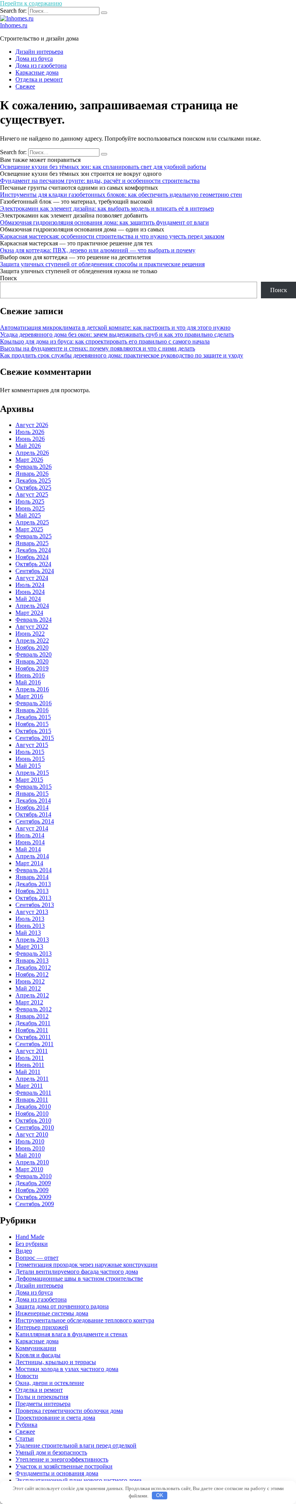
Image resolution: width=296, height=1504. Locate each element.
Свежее (25, 86)
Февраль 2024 (33, 619)
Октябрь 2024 (33, 564)
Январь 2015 (32, 793)
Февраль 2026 (33, 466)
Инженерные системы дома (51, 1313)
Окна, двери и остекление (49, 1383)
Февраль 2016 (33, 703)
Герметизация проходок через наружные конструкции (86, 1264)
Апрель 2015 (32, 772)
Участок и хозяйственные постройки (64, 1466)
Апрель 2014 (32, 856)
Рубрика (26, 1424)
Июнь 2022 (30, 633)
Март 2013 (29, 946)
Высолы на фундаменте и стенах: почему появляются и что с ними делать (97, 348)
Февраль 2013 (33, 953)
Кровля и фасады (38, 1355)
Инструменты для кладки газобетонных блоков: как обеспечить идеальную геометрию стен (121, 194)
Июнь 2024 (30, 592)
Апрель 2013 (32, 939)
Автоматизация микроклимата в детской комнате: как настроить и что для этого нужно (115, 327)
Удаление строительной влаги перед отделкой (75, 1445)
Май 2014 (28, 849)
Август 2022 (31, 626)
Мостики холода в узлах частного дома (66, 1369)
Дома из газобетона (41, 65)
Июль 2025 (29, 501)
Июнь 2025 (30, 508)
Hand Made (29, 1236)
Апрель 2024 (32, 605)
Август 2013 (31, 912)
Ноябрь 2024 (32, 557)
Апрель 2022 (32, 640)
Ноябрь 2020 (32, 647)
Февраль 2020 (33, 654)
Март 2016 (29, 696)
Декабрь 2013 (33, 884)
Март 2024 (29, 612)
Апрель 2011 (32, 1078)
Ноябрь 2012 (32, 974)
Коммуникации (35, 1348)
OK (159, 1495)
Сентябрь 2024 (34, 571)
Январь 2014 (32, 877)
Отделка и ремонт (39, 79)
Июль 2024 (29, 585)
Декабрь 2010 (33, 1106)
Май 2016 (28, 682)
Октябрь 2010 (33, 1120)
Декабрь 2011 (32, 1023)
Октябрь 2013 (33, 898)
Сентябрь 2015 (34, 738)
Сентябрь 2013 (34, 905)
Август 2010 (31, 1134)
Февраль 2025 (33, 536)
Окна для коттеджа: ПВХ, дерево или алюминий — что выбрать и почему (97, 250)
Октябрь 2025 (33, 487)
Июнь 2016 (30, 675)
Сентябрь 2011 (34, 1044)
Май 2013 (28, 932)
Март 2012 (29, 1002)
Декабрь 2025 (33, 480)
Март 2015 (29, 779)
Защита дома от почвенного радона (62, 1306)
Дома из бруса (34, 58)
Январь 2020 (32, 661)
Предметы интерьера (43, 1403)
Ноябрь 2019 (32, 668)
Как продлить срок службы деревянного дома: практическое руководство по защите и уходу (121, 355)
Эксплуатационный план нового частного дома (78, 1480)
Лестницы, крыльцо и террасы (55, 1362)
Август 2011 (31, 1051)
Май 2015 (28, 765)
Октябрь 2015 (33, 731)
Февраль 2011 (33, 1092)
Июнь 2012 (30, 981)
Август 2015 (31, 745)
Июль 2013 (29, 918)
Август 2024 (31, 578)
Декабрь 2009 (33, 1183)
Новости (26, 1376)
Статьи (24, 1438)
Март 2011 (29, 1085)
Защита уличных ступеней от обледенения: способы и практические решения (102, 264)
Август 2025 (31, 494)
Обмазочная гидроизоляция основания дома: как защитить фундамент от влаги (104, 222)
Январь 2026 (32, 473)
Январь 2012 (32, 1016)
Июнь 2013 (30, 925)
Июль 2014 (29, 835)
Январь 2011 (31, 1099)
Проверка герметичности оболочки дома (69, 1410)
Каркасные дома (37, 72)
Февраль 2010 (33, 1176)
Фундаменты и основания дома (56, 1473)
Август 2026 (31, 425)
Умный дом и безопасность (51, 1452)
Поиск (8, 278)
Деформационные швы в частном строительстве (79, 1278)
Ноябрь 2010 (32, 1113)
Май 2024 (28, 598)
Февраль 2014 (33, 870)
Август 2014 (31, 828)
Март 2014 (29, 863)
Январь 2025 (32, 543)
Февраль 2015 (33, 786)
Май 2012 (28, 988)
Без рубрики (31, 1243)
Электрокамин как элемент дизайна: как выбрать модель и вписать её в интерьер (107, 208)
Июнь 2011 (29, 1065)
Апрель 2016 (32, 689)
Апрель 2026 (32, 452)
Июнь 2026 (30, 439)
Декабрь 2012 (33, 967)
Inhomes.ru (13, 25)
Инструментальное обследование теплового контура (84, 1320)
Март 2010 (29, 1169)
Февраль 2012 (33, 1009)
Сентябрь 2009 (34, 1204)
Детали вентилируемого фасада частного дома (76, 1271)
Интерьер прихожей (41, 1327)
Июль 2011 (29, 1058)
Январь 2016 (32, 710)
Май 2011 (27, 1071)
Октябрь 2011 (33, 1037)
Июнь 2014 (30, 842)
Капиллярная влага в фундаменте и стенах (71, 1334)
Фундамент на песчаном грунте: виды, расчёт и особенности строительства (100, 180)
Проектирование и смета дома (55, 1417)
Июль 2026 (29, 432)
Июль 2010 (29, 1141)
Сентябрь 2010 (34, 1127)
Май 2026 (28, 445)
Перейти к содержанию (31, 3)
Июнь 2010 (30, 1148)
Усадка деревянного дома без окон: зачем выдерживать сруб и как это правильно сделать (117, 334)
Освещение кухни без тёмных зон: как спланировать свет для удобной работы (103, 166)
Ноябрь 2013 (32, 891)
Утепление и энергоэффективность (61, 1459)
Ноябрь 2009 (32, 1190)
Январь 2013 (32, 960)
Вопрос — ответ (37, 1257)
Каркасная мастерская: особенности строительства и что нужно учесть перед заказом (112, 236)
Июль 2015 (29, 752)
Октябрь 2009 (33, 1197)
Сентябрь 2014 (34, 821)
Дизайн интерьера (39, 51)
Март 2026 (29, 459)
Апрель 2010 (32, 1162)
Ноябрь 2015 (32, 724)
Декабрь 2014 (33, 800)
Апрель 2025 (32, 522)
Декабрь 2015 (33, 717)
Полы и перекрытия (41, 1396)
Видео (23, 1250)
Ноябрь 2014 (32, 807)
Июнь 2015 (30, 758)
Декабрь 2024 (33, 550)
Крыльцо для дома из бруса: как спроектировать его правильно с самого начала (105, 341)
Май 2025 (28, 515)
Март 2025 (29, 529)
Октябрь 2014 (33, 814)
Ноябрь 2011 (31, 1030)
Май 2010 (28, 1155)
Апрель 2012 (32, 995)
